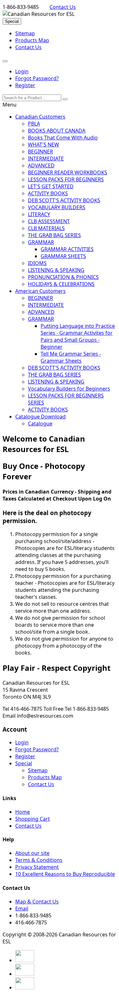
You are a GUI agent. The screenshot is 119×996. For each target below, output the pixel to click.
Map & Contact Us (37, 901)
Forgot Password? (37, 78)
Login (22, 71)
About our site (32, 853)
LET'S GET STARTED (51, 186)
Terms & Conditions (39, 860)
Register (25, 85)
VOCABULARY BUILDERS (56, 207)
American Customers (40, 291)
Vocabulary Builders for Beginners (69, 388)
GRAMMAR (41, 242)
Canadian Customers (40, 116)
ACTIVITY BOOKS (48, 193)
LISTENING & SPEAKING (56, 270)
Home (22, 811)
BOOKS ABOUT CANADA (56, 130)
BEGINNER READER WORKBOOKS (67, 172)
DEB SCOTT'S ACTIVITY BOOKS (64, 200)
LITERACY (39, 214)
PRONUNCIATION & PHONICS (63, 277)
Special (12, 21)
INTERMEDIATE (46, 158)
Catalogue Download (40, 416)
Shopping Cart (32, 818)
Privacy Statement (37, 866)
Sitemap (25, 33)
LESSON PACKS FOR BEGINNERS (66, 179)
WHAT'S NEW (43, 144)
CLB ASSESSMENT (49, 221)
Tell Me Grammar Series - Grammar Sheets (71, 357)
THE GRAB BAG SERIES (54, 235)
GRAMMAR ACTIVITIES (67, 249)
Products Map (32, 40)
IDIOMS (37, 263)
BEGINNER (40, 151)
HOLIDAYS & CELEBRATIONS (61, 284)
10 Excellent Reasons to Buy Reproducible (65, 873)
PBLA (34, 123)
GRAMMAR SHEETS (63, 256)
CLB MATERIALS (46, 228)
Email (21, 908)
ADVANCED (41, 165)
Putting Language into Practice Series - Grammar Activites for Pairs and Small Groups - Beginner (78, 336)
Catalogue (40, 423)
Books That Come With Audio (63, 137)
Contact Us (63, 6)
